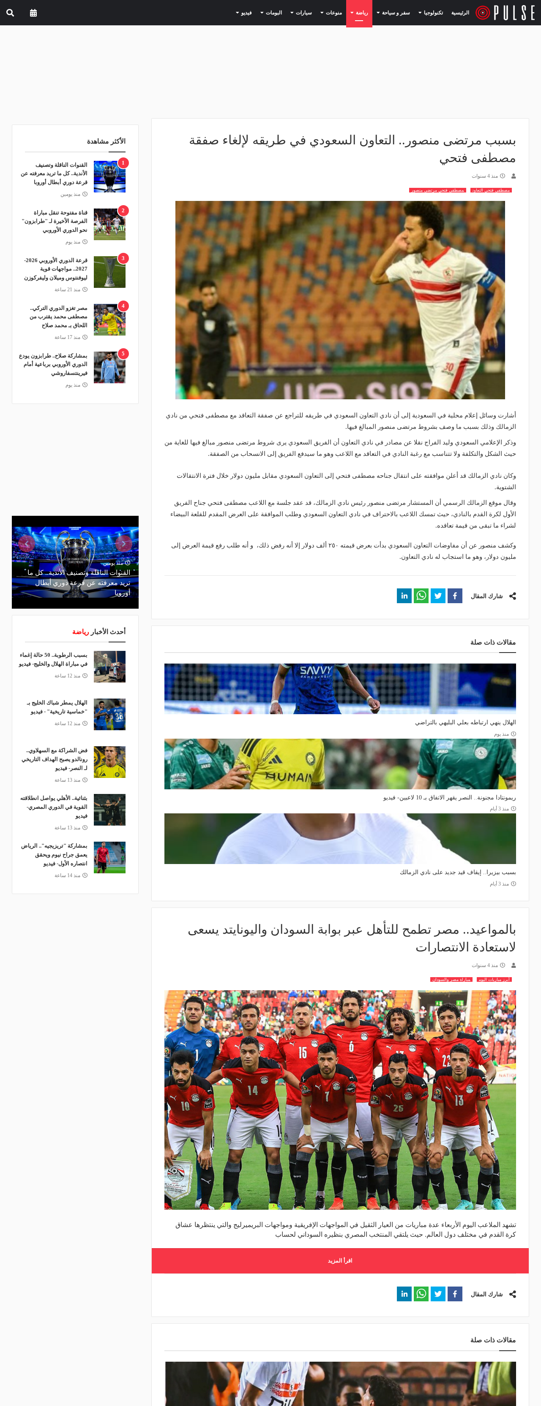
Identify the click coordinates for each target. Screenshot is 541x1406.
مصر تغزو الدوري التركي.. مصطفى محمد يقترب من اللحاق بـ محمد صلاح (58, 317)
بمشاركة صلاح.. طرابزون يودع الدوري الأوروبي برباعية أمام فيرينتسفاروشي (53, 364)
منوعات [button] (347, 12)
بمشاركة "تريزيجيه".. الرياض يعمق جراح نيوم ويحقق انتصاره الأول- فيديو (54, 855)
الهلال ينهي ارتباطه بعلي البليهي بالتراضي (465, 722)
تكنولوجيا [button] (433, 12)
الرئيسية (461, 12)
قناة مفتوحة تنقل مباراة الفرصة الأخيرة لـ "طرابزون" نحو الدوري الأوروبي (54, 221)
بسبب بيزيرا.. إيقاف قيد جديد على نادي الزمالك (458, 872)
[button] (455, 595)
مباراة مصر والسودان (451, 979)
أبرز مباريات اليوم (494, 979)
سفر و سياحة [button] (401, 12)
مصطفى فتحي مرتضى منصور (437, 190)
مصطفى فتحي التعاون (491, 190)
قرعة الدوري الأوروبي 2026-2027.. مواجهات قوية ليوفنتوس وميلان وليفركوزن (55, 269)
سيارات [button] (320, 12)
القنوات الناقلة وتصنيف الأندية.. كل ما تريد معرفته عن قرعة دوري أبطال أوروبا (54, 174)
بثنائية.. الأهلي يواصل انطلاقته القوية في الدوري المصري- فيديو (53, 807)
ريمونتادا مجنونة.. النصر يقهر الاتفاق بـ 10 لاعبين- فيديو (449, 797)
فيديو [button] (270, 12)
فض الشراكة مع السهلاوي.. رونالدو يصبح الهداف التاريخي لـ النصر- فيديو (54, 759)
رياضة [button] (371, 12)
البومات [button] (294, 12)
